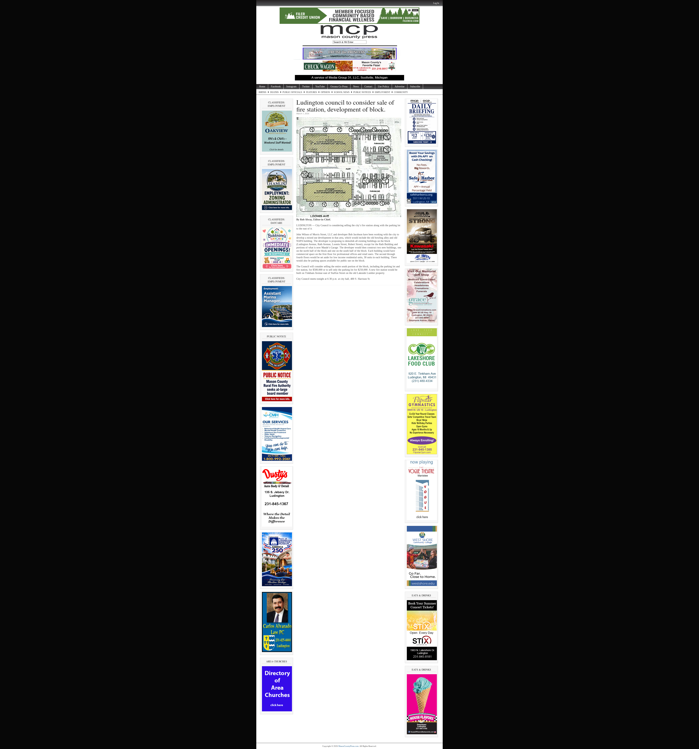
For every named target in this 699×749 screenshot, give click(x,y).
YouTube (320, 86)
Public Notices (362, 92)
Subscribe (415, 86)
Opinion (325, 92)
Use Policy (383, 86)
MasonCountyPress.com (348, 746)
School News (342, 92)
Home (262, 86)
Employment (382, 92)
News (356, 86)
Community (401, 92)
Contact (368, 86)
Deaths (274, 92)
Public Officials (292, 92)
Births (262, 92)
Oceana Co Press (338, 86)
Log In (436, 3)
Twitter (306, 86)
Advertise (399, 86)
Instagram (291, 86)
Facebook (276, 86)
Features (311, 92)
